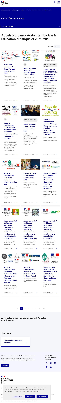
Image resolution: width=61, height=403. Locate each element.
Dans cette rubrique (8, 26)
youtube (50, 367)
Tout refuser (30, 396)
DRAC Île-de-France (5, 10)
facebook (54, 362)
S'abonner (5, 365)
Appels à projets (15, 10)
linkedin (50, 362)
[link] (17, 308)
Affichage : (52, 46)
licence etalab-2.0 (31, 401)
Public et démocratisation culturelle (13, 341)
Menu (58, 2)
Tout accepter (42, 396)
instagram (46, 367)
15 (55, 46)
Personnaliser (18, 396)
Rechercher (54, 2)
